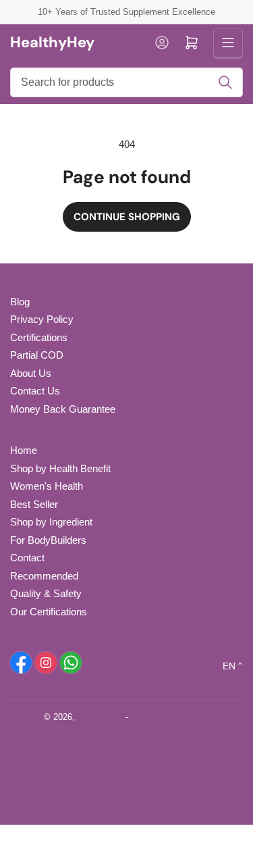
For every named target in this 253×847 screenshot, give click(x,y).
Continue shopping (127, 217)
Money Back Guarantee (62, 409)
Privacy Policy (42, 319)
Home (23, 450)
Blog (20, 301)
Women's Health (46, 486)
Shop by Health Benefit (60, 468)
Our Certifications (48, 611)
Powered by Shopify (170, 717)
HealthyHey (100, 717)
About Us (30, 373)
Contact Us (35, 390)
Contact (27, 557)
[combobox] (126, 82)
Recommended (44, 576)
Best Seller (34, 504)
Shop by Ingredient (51, 522)
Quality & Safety (46, 593)
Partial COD (36, 355)
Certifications (38, 337)
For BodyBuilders (48, 540)
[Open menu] (228, 42)
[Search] (225, 82)
